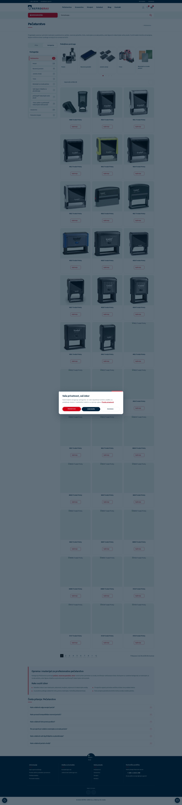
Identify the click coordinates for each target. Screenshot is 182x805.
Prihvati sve (72, 409)
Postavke (110, 409)
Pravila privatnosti (108, 402)
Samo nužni (91, 409)
